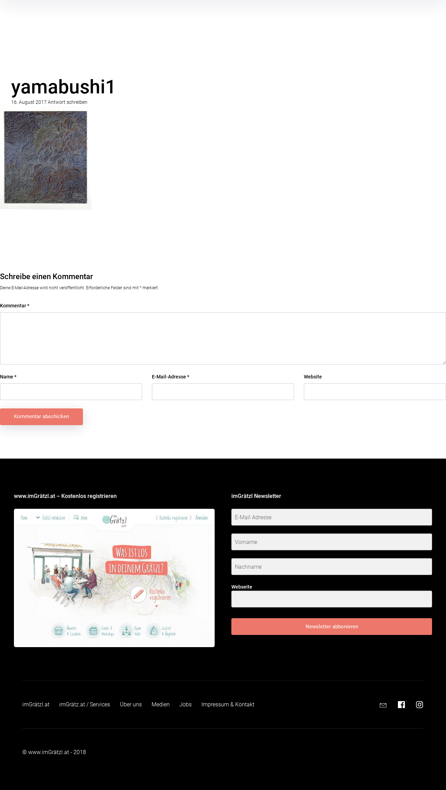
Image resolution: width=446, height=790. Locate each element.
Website (313, 376)
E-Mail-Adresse (170, 376)
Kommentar (14, 305)
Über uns (131, 704)
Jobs (185, 704)
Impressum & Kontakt (227, 704)
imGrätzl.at (35, 704)
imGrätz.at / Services (84, 704)
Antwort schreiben (67, 102)
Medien (161, 704)
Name (8, 376)
